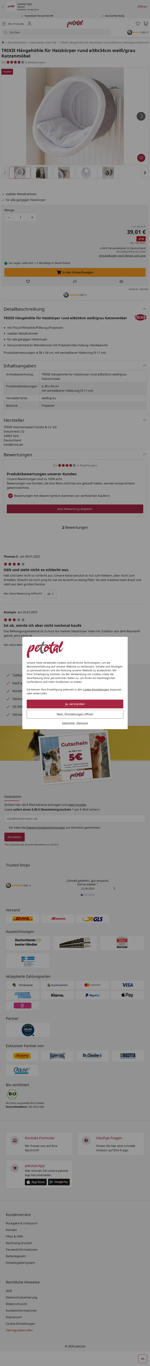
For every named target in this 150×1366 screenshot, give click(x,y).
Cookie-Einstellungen (96, 689)
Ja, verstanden (75, 704)
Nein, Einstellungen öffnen (75, 714)
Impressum (82, 723)
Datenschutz (68, 723)
